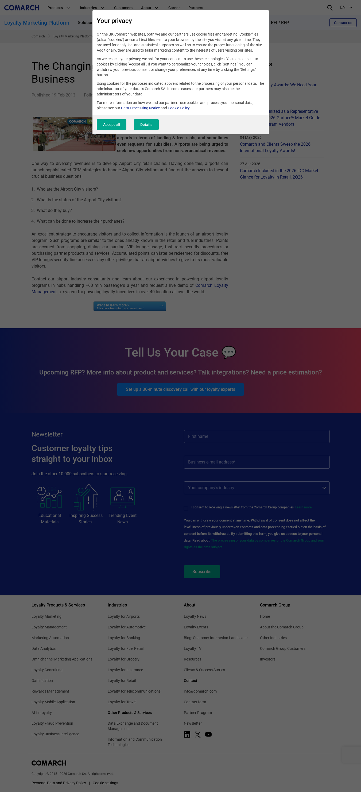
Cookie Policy (179, 108)
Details (146, 124)
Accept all (111, 124)
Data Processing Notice (140, 108)
